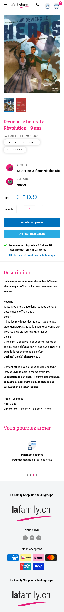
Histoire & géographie (22, 142)
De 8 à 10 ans (15, 150)
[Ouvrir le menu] (5, 5)
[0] (57, 6)
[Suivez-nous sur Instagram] (32, 537)
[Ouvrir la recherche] (38, 6)
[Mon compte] (47, 6)
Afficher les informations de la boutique (32, 255)
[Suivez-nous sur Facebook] (25, 537)
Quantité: (9, 209)
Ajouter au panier (32, 222)
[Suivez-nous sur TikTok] (38, 537)
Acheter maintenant (32, 233)
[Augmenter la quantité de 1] (39, 209)
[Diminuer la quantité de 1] (20, 209)
